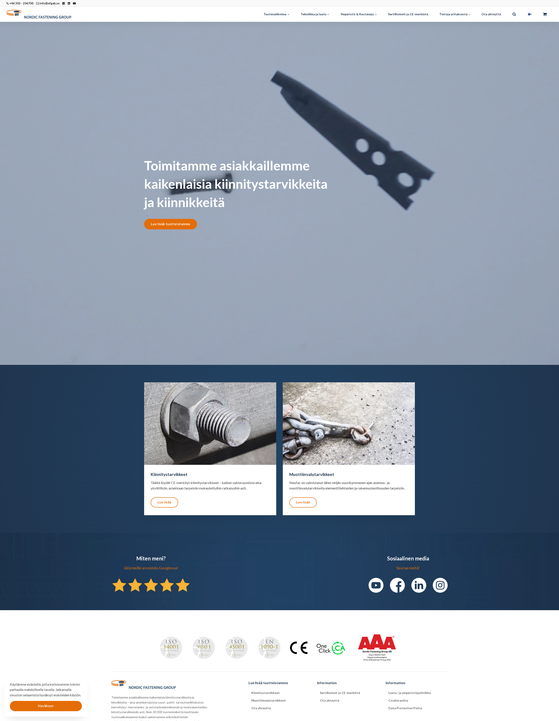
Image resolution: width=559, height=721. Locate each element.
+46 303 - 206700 (21, 3)
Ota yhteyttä (491, 14)
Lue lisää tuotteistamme (170, 224)
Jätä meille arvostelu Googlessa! (151, 568)
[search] (514, 14)
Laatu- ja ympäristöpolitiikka (409, 693)
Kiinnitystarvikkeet (265, 693)
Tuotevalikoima (275, 14)
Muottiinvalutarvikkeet (268, 700)
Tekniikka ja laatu (314, 14)
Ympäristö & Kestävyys (357, 14)
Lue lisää (164, 502)
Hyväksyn (46, 706)
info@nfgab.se (49, 3)
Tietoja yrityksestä (453, 14)
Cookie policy (398, 700)
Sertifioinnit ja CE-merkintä (408, 14)
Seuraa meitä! (408, 568)
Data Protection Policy (405, 708)
